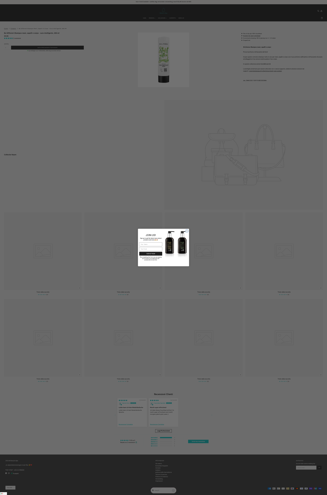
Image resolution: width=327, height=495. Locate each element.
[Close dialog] (186, 230)
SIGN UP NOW (150, 253)
